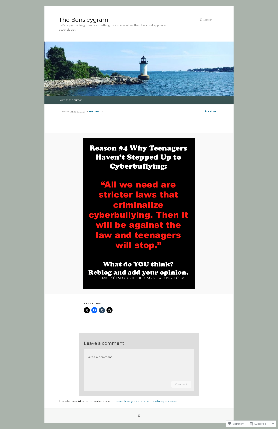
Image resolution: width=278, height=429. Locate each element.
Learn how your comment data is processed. (147, 401)
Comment (181, 384)
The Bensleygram (83, 19)
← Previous (209, 111)
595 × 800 (94, 111)
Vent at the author (71, 99)
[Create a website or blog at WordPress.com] (139, 415)
